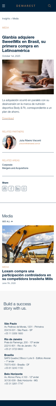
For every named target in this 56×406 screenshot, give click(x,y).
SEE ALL (6, 222)
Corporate (7, 165)
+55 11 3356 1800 (13, 334)
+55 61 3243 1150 (13, 368)
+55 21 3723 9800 (13, 349)
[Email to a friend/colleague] (4, 189)
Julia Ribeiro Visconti (30, 141)
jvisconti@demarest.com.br (29, 144)
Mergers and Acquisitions (15, 168)
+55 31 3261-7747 (13, 384)
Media (16, 19)
